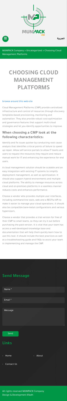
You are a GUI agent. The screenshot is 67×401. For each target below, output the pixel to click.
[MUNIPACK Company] (33, 20)
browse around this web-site (17, 101)
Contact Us (11, 364)
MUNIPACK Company (33, 391)
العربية (61, 39)
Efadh (30, 395)
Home (8, 356)
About (39, 356)
